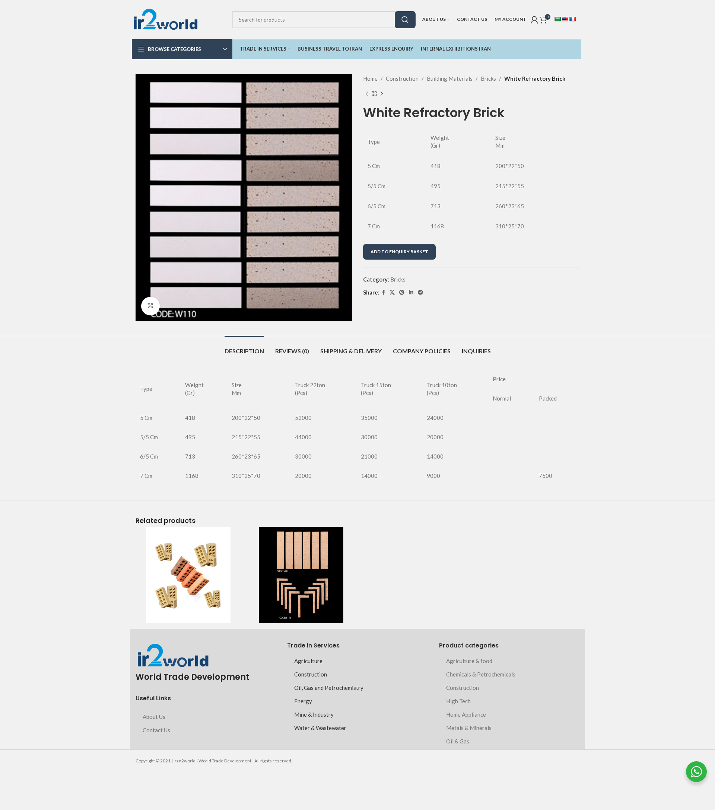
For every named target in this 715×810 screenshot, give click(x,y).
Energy (303, 701)
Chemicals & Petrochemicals (480, 674)
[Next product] (381, 94)
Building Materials (450, 78)
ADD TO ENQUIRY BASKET (399, 251)
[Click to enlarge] (150, 306)
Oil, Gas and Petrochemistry (328, 687)
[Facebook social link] (383, 292)
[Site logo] (165, 18)
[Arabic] (557, 19)
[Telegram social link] (420, 292)
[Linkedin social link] (411, 292)
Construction (402, 78)
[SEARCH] (405, 19)
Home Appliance (466, 714)
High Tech (458, 701)
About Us (154, 716)
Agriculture (308, 661)
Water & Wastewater (320, 727)
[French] (572, 19)
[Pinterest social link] (402, 292)
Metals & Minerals (469, 727)
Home (370, 78)
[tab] (244, 347)
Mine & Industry (314, 714)
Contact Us (156, 730)
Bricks (488, 78)
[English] (565, 19)
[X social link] (392, 292)
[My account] (534, 19)
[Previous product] (367, 94)
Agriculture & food (469, 661)
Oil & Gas (457, 741)
